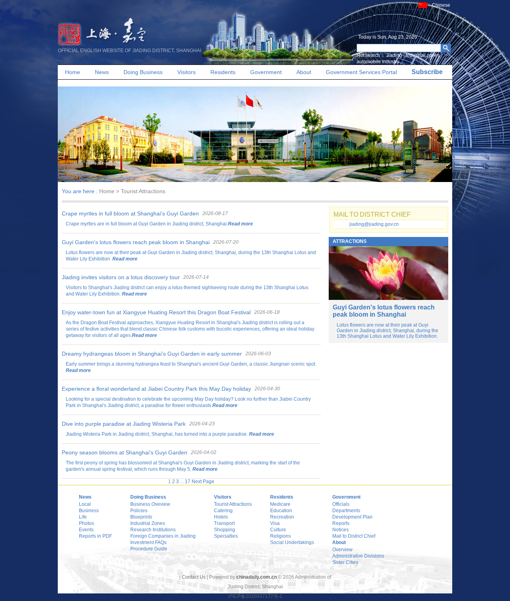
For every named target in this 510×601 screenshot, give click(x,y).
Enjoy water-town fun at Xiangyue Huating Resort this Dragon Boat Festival (156, 312)
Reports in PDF (95, 536)
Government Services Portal (361, 72)
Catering (223, 510)
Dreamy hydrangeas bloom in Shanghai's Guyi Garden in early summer (152, 353)
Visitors (186, 72)
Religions (280, 536)
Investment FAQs (148, 542)
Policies (138, 510)
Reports (340, 523)
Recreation (282, 517)
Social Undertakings (292, 542)
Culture (278, 529)
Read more (240, 224)
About (303, 72)
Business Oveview (150, 504)
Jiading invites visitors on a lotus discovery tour (121, 277)
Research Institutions (153, 529)
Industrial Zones (147, 523)
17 (187, 481)
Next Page (203, 481)
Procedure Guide (148, 549)
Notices (340, 529)
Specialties (226, 536)
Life (83, 517)
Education (281, 510)
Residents (222, 72)
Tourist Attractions (233, 504)
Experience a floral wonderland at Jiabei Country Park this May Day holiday (156, 389)
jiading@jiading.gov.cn (374, 224)
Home (72, 72)
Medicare (280, 504)
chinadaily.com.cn (256, 577)
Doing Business (143, 72)
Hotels (221, 517)
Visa (275, 523)
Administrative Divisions (358, 556)
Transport (224, 523)
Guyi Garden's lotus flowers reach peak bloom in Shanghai (136, 242)
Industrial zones (423, 55)
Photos (86, 523)
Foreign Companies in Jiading (163, 536)
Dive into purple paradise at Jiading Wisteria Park (124, 424)
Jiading (394, 55)
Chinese (441, 5)
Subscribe (427, 72)
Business (89, 510)
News (102, 72)
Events (86, 529)
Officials (340, 504)
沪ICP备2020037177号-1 (255, 596)
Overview (342, 549)
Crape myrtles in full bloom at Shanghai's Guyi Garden (130, 213)
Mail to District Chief (353, 536)
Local (85, 504)
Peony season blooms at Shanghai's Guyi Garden (124, 452)
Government (266, 72)
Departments (346, 510)
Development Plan (352, 517)
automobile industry (378, 62)
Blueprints (141, 517)
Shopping (224, 529)
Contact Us (194, 577)
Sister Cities (345, 562)
